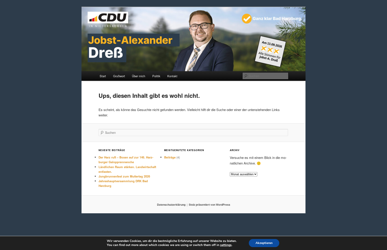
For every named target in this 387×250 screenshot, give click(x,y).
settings (226, 245)
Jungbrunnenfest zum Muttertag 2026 (124, 176)
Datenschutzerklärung (171, 205)
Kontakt (172, 76)
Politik (156, 76)
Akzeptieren (264, 243)
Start (103, 76)
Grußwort (119, 76)
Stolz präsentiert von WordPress (209, 205)
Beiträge (170, 157)
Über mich (138, 76)
